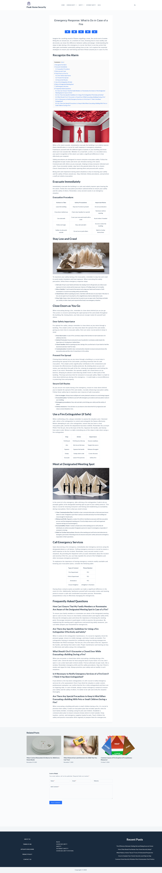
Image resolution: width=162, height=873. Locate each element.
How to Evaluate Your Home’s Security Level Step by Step (134, 856)
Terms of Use (27, 844)
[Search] (134, 5)
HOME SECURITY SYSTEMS (64, 851)
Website (96, 781)
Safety (81, 5)
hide (62, 62)
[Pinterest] (81, 31)
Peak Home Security (36, 7)
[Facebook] (67, 31)
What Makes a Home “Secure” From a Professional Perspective (135, 852)
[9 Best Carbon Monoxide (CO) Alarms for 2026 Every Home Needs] (44, 745)
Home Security (71, 5)
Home (63, 5)
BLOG (58, 842)
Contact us (27, 859)
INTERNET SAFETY (62, 848)
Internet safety (91, 5)
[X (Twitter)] (74, 31)
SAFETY (58, 846)
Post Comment (55, 802)
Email (74, 781)
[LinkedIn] (88, 31)
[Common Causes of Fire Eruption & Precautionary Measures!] (118, 745)
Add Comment (55, 786)
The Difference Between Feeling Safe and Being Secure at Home (134, 846)
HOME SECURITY (61, 844)
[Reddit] (94, 31)
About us (27, 839)
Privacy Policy (27, 854)
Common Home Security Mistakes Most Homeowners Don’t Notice (134, 859)
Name (53, 781)
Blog (99, 5)
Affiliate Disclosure (27, 849)
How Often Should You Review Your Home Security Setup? (135, 849)
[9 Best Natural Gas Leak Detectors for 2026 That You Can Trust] (81, 745)
